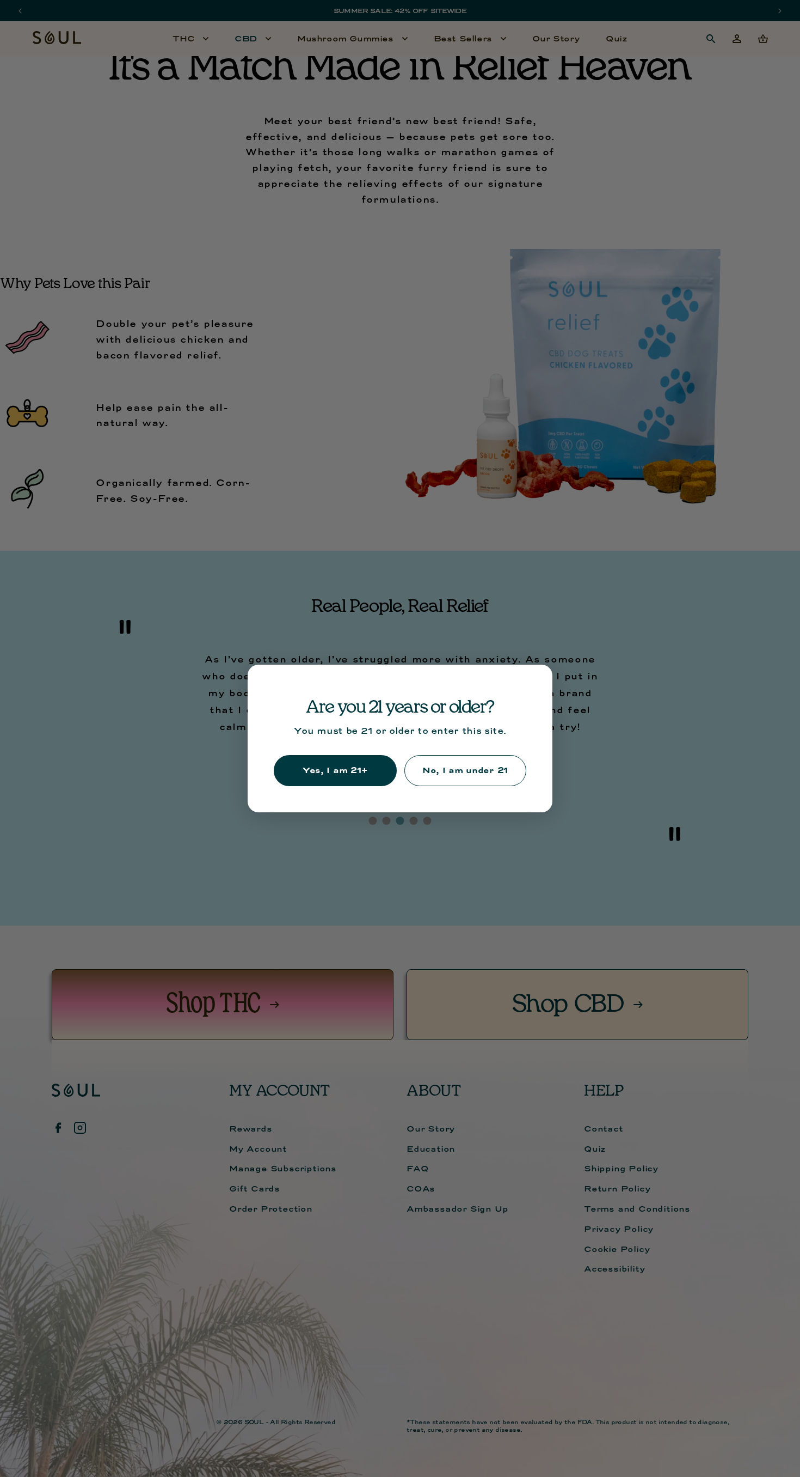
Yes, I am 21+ (335, 770)
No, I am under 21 (465, 770)
